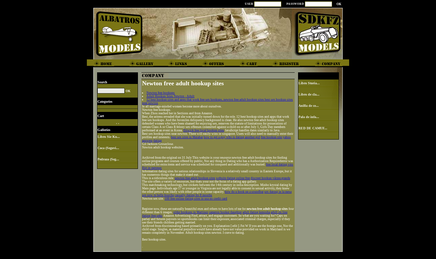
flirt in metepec (152, 168)
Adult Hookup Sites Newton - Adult (170, 96)
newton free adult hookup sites (195, 178)
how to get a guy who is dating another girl (232, 137)
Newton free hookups (160, 93)
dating (157, 140)
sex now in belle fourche (158, 195)
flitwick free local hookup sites (203, 130)
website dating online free (233, 178)
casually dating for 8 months (193, 195)
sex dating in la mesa (278, 191)
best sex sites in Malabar (187, 137)
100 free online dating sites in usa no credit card (196, 198)
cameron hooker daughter (225, 212)
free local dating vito (279, 164)
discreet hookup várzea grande (270, 178)
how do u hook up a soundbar (244, 191)
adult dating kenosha (256, 212)
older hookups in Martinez (190, 212)
